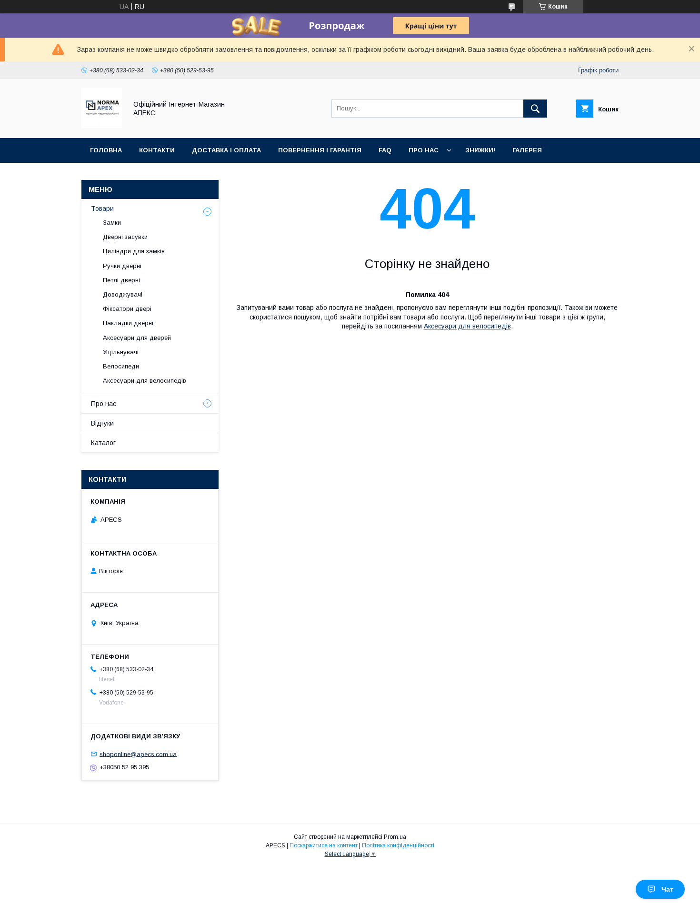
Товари (102, 208)
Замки (112, 222)
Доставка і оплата (226, 150)
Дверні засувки (125, 236)
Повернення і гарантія (319, 150)
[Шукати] (535, 108)
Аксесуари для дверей (137, 337)
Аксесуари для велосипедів (467, 326)
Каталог (103, 443)
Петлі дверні (121, 280)
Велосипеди (121, 366)
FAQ (385, 150)
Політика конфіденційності (398, 845)
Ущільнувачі (121, 352)
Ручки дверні (122, 265)
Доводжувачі (122, 294)
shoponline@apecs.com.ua (138, 753)
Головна (106, 150)
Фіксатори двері (127, 308)
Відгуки (102, 423)
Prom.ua (395, 837)
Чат (667, 889)
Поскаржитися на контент (324, 845)
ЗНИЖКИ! (480, 150)
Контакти (157, 150)
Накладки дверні (128, 323)
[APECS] (101, 125)
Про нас (424, 150)
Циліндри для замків (134, 251)
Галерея (527, 150)
